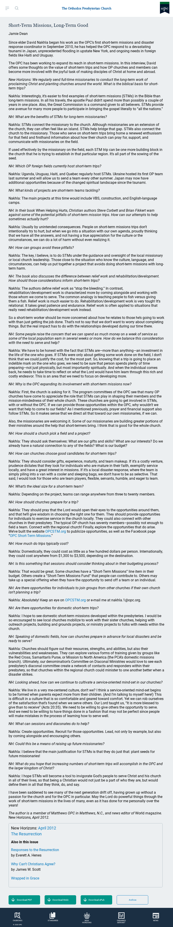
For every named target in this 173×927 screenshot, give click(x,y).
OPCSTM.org (55, 531)
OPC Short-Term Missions (30, 536)
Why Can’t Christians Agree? (33, 864)
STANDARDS (53, 921)
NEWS (155, 921)
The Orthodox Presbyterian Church (86, 8)
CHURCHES (17, 921)
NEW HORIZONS (86, 922)
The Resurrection (26, 834)
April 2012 (47, 828)
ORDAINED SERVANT (121, 922)
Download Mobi (60, 900)
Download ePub (97, 900)
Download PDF (24, 900)
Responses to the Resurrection (35, 850)
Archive (132, 900)
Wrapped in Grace (25, 878)
